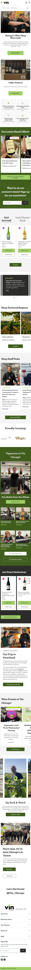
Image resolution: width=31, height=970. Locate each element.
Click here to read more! (9, 166)
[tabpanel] (15, 246)
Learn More (11, 742)
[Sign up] (25, 203)
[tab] (6, 219)
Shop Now (4, 524)
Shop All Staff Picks (15, 417)
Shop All (15, 346)
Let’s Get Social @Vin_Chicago (15, 891)
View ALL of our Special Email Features (15, 177)
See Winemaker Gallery (15, 559)
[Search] (28, 8)
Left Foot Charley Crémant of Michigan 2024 (8, 243)
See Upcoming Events (15, 553)
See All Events (15, 749)
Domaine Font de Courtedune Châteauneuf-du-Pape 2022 (8, 594)
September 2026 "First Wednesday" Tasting (11, 728)
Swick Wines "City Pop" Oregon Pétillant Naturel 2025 (24, 243)
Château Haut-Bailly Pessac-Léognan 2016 (24, 593)
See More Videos (15, 814)
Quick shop (8, 254)
